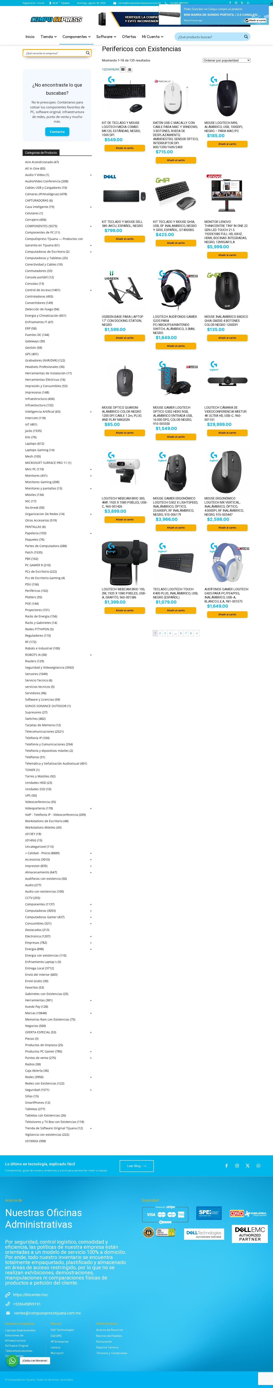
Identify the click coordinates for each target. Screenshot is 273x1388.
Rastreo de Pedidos (109, 1335)
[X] (242, 3)
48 (113, 69)
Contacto (57, 131)
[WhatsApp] (247, 3)
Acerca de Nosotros (109, 1329)
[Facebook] (230, 3)
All (117, 69)
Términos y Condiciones (111, 1353)
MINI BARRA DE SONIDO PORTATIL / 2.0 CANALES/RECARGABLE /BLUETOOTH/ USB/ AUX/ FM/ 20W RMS (223, 169)
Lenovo (55, 1347)
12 (103, 69)
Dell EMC (56, 1335)
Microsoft (57, 1353)
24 (108, 69)
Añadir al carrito (257, 175)
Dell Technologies (62, 1329)
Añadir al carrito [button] (125, 148)
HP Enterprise (59, 1341)
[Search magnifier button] (246, 37)
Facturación (104, 1341)
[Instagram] (236, 3)
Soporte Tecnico (107, 1347)
